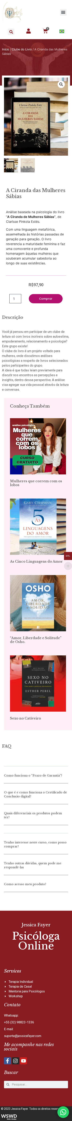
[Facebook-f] (7, 1060)
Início (5, 49)
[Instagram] (15, 1060)
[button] (63, 12)
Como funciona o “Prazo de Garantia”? (33, 775)
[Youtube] (23, 1060)
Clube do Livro (22, 49)
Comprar (45, 299)
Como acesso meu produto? (25, 884)
